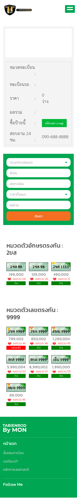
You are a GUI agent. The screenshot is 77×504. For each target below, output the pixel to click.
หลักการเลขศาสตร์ (16, 469)
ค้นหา (39, 216)
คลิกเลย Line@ (54, 123)
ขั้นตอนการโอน (13, 452)
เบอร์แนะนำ (10, 461)
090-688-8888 (55, 136)
